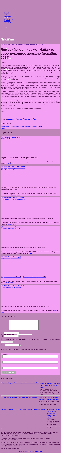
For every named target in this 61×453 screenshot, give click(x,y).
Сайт (2, 336)
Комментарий (5, 330)
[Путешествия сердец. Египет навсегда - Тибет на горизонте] (19, 397)
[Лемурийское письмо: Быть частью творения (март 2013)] (30, 145)
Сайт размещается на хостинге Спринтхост (30, 451)
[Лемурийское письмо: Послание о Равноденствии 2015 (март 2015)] (30, 235)
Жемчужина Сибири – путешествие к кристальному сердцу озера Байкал (53, 414)
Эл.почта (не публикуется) (9, 334)
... (55, 394)
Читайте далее (11, 163)
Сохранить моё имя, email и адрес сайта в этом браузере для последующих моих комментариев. (31, 339)
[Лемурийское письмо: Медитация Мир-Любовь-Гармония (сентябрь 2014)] (30, 294)
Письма (3, 128)
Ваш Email (5, 354)
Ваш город (5, 366)
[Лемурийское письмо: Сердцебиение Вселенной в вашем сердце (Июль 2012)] (30, 206)
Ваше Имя (5, 360)
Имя (2, 332)
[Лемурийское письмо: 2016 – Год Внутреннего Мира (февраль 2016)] (30, 265)
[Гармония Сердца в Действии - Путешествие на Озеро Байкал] (20, 383)
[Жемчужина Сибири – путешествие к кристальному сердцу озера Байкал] (23, 409)
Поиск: (3, 345)
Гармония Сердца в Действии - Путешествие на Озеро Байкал (50, 385)
